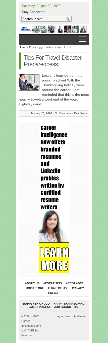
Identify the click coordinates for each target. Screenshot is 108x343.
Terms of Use (58, 288)
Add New (79, 316)
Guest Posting (40, 306)
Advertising (52, 283)
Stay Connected (33, 12)
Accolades (74, 283)
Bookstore (35, 288)
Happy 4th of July (37, 303)
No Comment (63, 113)
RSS (76, 306)
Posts (68, 316)
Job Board (62, 306)
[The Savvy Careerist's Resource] (54, 29)
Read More (80, 113)
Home (22, 47)
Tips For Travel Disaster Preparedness (52, 60)
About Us (32, 283)
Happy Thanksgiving (69, 303)
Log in (59, 316)
